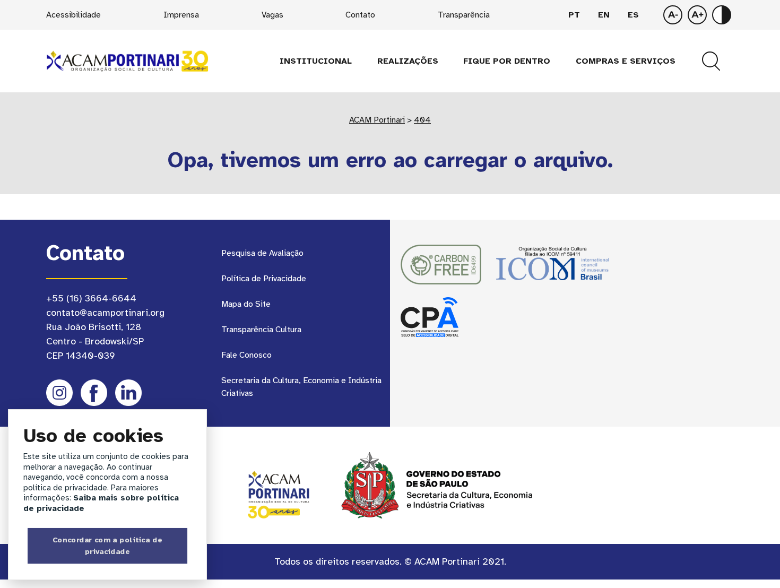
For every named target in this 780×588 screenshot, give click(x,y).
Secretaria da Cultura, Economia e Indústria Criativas (301, 387)
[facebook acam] (94, 392)
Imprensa (181, 15)
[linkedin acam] (128, 392)
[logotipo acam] (127, 60)
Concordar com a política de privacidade (107, 545)
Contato (360, 15)
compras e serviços (625, 61)
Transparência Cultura (261, 329)
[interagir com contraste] (721, 15)
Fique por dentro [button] (506, 61)
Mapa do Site (246, 304)
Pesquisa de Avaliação (262, 253)
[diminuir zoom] (697, 15)
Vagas (272, 15)
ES (633, 15)
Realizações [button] (407, 61)
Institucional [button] (316, 61)
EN (604, 15)
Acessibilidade (73, 15)
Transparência (464, 15)
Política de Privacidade (263, 278)
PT (574, 15)
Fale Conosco (246, 355)
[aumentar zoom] (673, 15)
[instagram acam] (59, 392)
